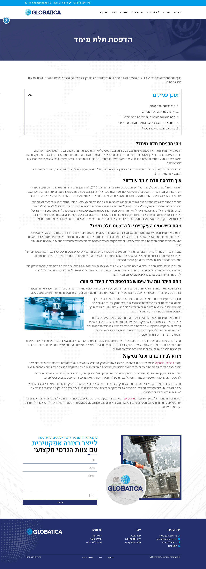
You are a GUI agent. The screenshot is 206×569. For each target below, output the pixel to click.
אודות (113, 12)
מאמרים (124, 12)
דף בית (177, 12)
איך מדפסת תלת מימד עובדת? (158, 111)
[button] (29, 95)
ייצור (168, 12)
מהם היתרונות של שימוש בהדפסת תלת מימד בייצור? (146, 123)
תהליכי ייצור (128, 398)
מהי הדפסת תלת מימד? (162, 106)
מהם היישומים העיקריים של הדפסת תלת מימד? (149, 117)
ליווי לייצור (154, 12)
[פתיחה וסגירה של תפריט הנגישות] (6, 20)
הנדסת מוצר (137, 12)
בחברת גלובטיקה (164, 363)
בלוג (100, 557)
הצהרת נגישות (87, 557)
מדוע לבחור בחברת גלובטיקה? (158, 128)
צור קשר (103, 12)
